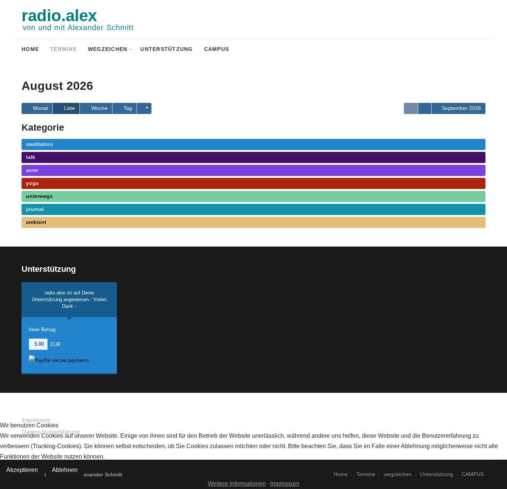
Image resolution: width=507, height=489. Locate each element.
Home (30, 49)
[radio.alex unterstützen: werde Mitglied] (471, 50)
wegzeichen (108, 49)
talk (30, 157)
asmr (32, 170)
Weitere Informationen (237, 483)
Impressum (284, 483)
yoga (32, 183)
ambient (36, 222)
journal (35, 209)
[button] (144, 108)
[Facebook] (452, 50)
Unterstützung (166, 49)
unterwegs (39, 196)
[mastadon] (480, 50)
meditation (39, 144)
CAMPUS (216, 49)
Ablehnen (65, 470)
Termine (63, 49)
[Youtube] (461, 50)
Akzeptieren (22, 470)
